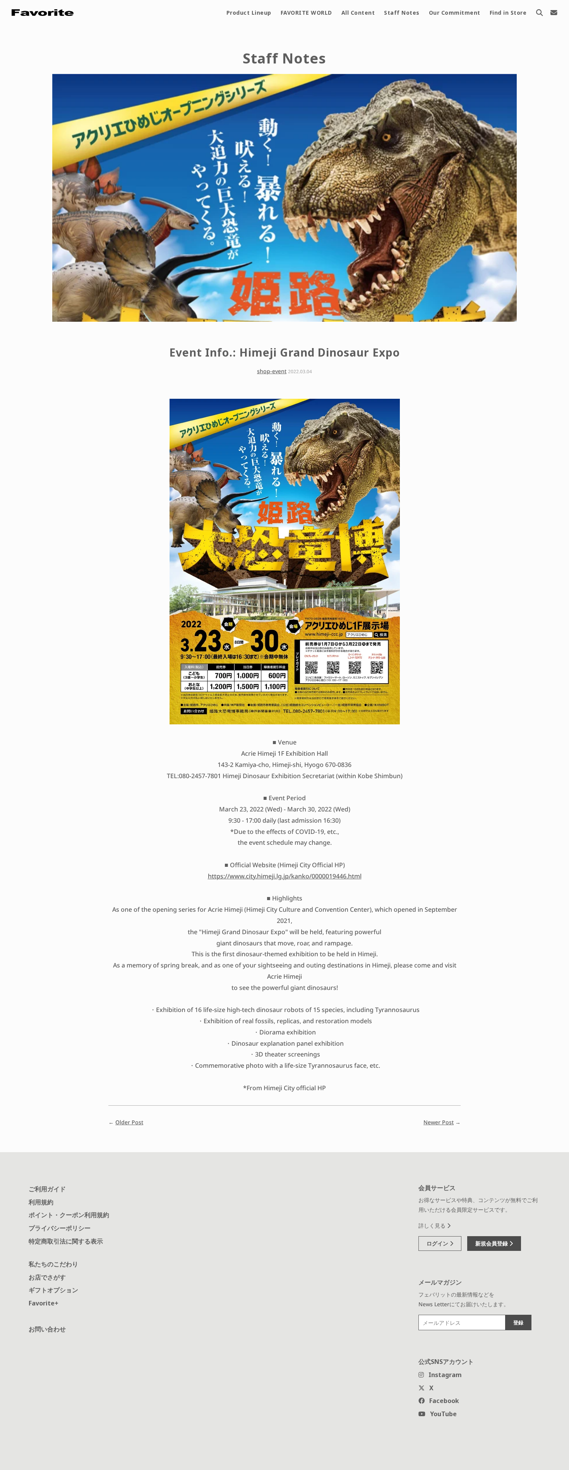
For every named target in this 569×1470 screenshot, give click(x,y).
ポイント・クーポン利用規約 (69, 1215)
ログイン (438, 1243)
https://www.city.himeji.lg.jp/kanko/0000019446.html (285, 876)
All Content (358, 12)
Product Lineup (248, 12)
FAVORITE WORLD (306, 12)
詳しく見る (432, 1225)
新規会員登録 (492, 1243)
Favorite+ (43, 1303)
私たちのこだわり (53, 1264)
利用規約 (41, 1202)
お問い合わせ (47, 1329)
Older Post (129, 1122)
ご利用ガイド (47, 1189)
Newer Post (438, 1122)
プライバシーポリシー (60, 1228)
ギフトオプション (53, 1290)
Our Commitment (454, 12)
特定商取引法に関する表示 (66, 1241)
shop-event (271, 371)
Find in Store (508, 12)
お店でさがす (47, 1277)
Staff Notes (402, 12)
